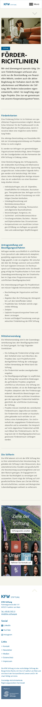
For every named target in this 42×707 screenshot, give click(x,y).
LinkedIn (6, 626)
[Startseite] (10, 4)
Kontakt (6, 646)
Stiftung (5, 48)
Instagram (7, 635)
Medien (6, 654)
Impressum (7, 661)
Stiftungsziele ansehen (21, 531)
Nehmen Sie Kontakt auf (21, 563)
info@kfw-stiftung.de (9, 614)
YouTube (7, 630)
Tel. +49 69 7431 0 (8, 611)
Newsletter (7, 650)
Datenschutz (8, 658)
